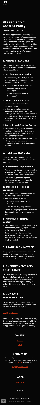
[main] (20, 173)
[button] (3, 401)
